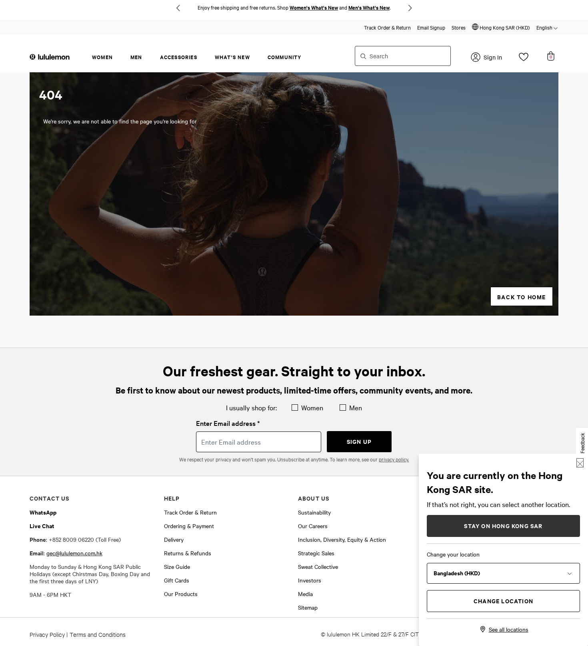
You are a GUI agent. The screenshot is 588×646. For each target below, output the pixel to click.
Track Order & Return (387, 27)
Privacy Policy (47, 634)
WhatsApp (43, 512)
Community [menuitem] (285, 57)
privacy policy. (394, 459)
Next (410, 8)
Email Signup (431, 27)
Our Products (181, 594)
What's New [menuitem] (232, 57)
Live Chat (42, 525)
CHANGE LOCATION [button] (503, 600)
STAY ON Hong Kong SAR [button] (503, 525)
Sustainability (314, 512)
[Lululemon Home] (50, 56)
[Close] (580, 463)
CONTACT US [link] (49, 498)
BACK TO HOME (521, 296)
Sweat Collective (318, 566)
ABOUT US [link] (313, 498)
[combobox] (403, 56)
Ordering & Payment (189, 526)
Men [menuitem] (136, 57)
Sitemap (308, 607)
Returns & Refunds (187, 553)
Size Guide (177, 566)
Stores (459, 27)
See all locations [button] (508, 629)
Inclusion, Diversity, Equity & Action (342, 539)
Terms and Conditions (98, 634)
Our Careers (313, 526)
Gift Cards (176, 580)
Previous (178, 8)
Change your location (453, 554)
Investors (309, 580)
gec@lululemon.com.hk (74, 553)
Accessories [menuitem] (178, 57)
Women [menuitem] (102, 57)
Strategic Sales (316, 553)
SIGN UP (359, 441)
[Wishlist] (523, 59)
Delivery (174, 539)
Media (305, 594)
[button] (501, 27)
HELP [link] (172, 498)
